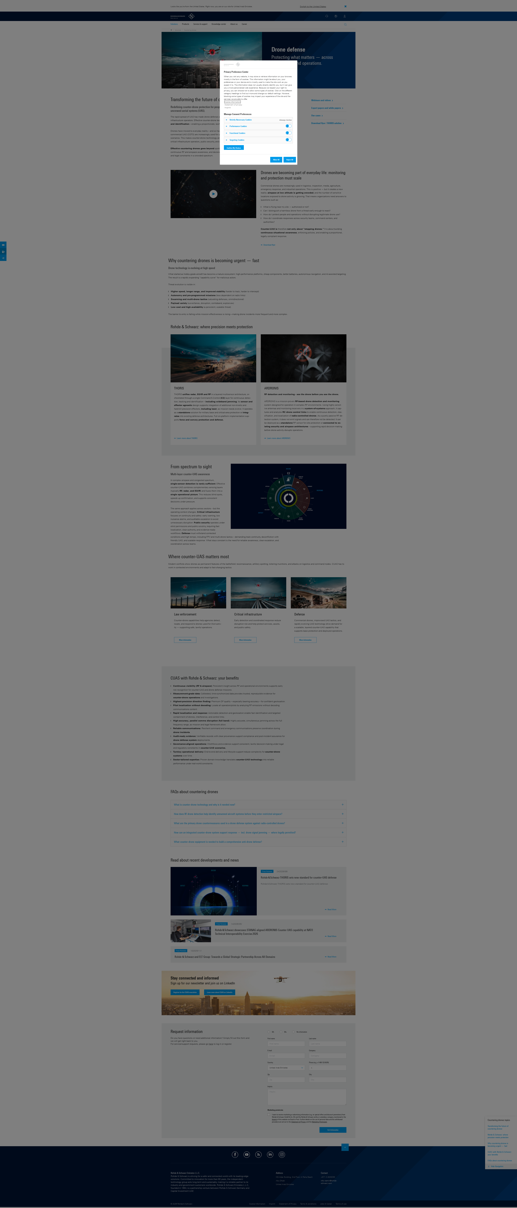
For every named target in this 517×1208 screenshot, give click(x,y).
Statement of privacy (233, 105)
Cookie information (232, 102)
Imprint (228, 107)
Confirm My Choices (234, 148)
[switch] (289, 126)
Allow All (276, 159)
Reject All (289, 159)
